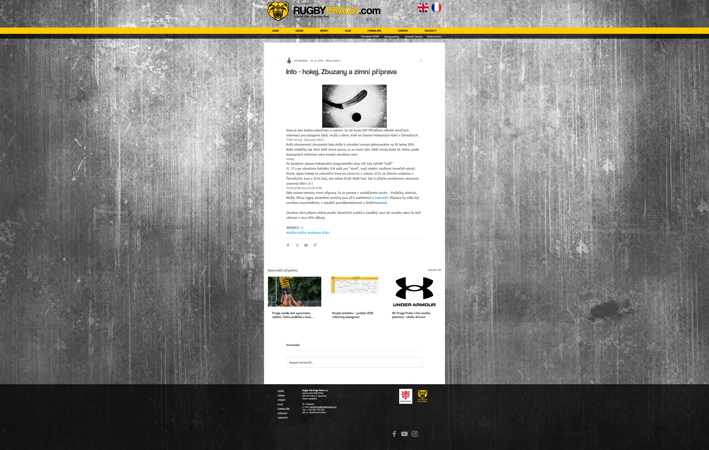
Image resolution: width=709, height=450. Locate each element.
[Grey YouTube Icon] (404, 434)
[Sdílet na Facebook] (288, 245)
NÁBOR (281, 395)
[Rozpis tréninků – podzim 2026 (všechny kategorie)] (354, 292)
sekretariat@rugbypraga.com (323, 406)
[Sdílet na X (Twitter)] (297, 245)
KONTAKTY (283, 417)
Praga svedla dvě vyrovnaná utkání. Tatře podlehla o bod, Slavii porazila (291, 315)
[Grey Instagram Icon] (415, 434)
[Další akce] (420, 60)
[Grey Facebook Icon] (394, 434)
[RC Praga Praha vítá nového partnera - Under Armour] (414, 292)
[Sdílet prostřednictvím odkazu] (315, 245)
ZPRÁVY (281, 399)
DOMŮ (281, 391)
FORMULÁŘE (284, 408)
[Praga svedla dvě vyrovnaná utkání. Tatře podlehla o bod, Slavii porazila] (294, 292)
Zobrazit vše (434, 269)
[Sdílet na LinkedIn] (306, 245)
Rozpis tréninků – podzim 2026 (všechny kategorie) (352, 315)
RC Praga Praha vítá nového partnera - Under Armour (411, 315)
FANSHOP (282, 413)
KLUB (280, 404)
